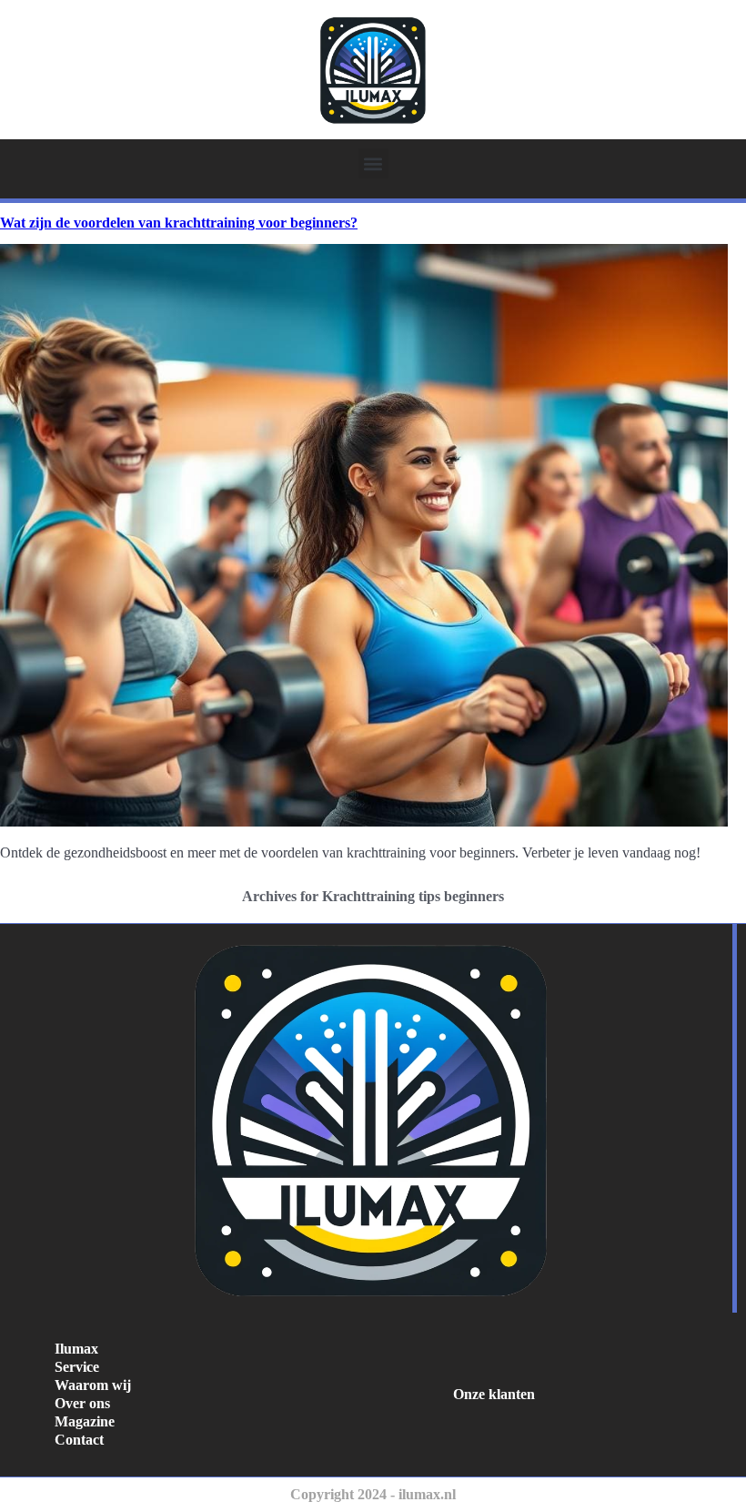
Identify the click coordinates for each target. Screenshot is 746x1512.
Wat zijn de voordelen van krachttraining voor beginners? (179, 222)
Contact (79, 1439)
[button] (373, 163)
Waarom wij (93, 1385)
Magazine (85, 1421)
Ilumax (76, 1348)
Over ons (82, 1403)
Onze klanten (494, 1394)
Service (77, 1367)
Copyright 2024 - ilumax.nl (373, 1494)
